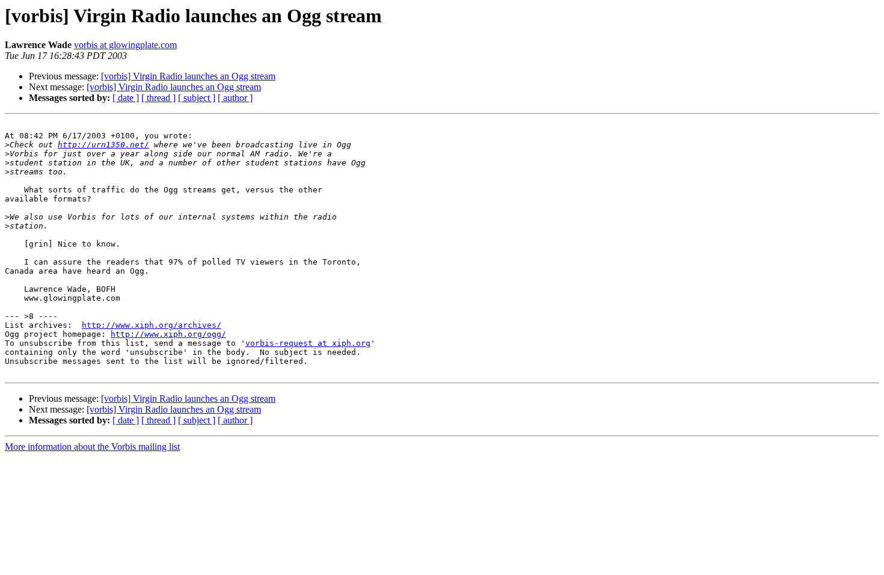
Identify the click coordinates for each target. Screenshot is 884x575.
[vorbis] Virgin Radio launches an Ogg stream (188, 76)
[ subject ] (196, 98)
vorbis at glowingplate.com (125, 45)
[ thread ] (158, 98)
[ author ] (235, 98)
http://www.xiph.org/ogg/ (168, 334)
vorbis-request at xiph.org (307, 343)
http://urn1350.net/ (103, 144)
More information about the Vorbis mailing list (92, 446)
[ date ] (125, 98)
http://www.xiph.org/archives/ (151, 325)
